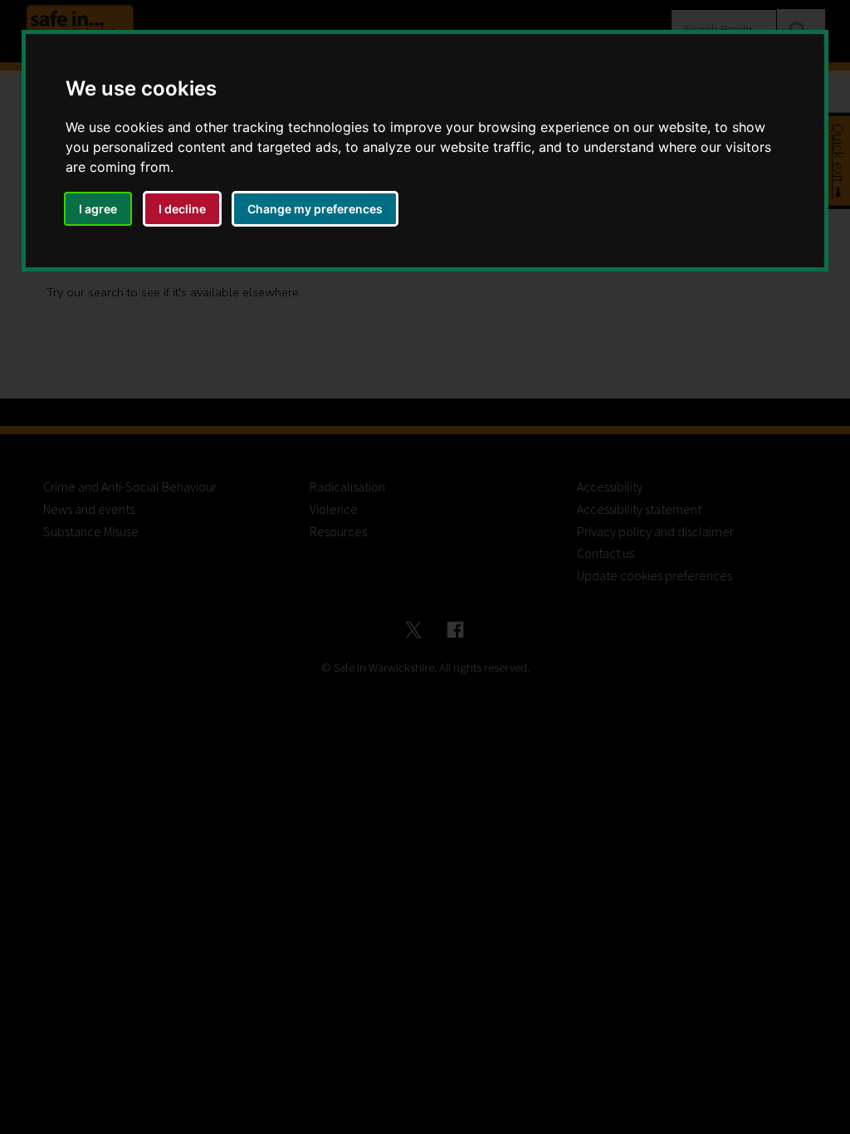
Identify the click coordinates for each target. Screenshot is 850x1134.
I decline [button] (182, 209)
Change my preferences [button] (315, 209)
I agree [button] (98, 209)
